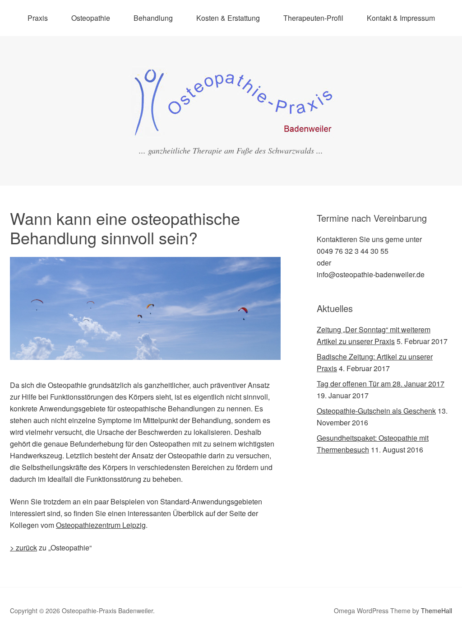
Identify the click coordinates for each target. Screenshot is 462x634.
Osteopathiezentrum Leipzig (101, 525)
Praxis (38, 18)
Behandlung (153, 18)
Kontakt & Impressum (401, 18)
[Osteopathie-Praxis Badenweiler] (231, 131)
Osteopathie (90, 18)
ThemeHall (436, 610)
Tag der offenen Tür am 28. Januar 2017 (380, 383)
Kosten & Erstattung (228, 18)
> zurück (23, 547)
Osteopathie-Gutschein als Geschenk (376, 411)
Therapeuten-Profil (313, 18)
